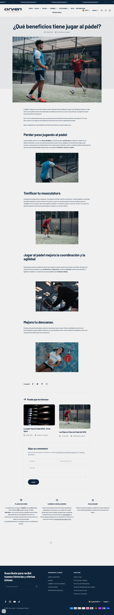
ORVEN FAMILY (57, 12)
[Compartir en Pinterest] (42, 384)
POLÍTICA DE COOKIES (80, 580)
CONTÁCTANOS (53, 587)
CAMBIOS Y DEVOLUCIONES (56, 583)
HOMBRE (52, 8)
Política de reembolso (80, 594)
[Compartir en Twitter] (37, 384)
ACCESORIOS (63, 8)
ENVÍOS (50, 580)
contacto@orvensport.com (62, 519)
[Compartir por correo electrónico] (46, 384)
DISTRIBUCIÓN (80, 8)
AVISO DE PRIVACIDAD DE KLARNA (84, 587)
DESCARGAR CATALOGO (55, 590)
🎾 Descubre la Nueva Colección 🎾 (14, 2)
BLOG (72, 8)
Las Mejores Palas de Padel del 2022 (72, 432)
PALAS (36, 8)
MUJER (44, 8)
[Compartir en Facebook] (33, 384)
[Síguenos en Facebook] (5, 602)
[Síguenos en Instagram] (10, 602)
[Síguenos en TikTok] (19, 602)
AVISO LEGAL (78, 577)
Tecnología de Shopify (22, 608)
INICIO (31, 8)
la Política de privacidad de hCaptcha (66, 452)
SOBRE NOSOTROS (54, 577)
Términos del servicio (80, 590)
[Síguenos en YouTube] (14, 602)
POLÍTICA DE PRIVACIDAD (81, 583)
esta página (66, 514)
